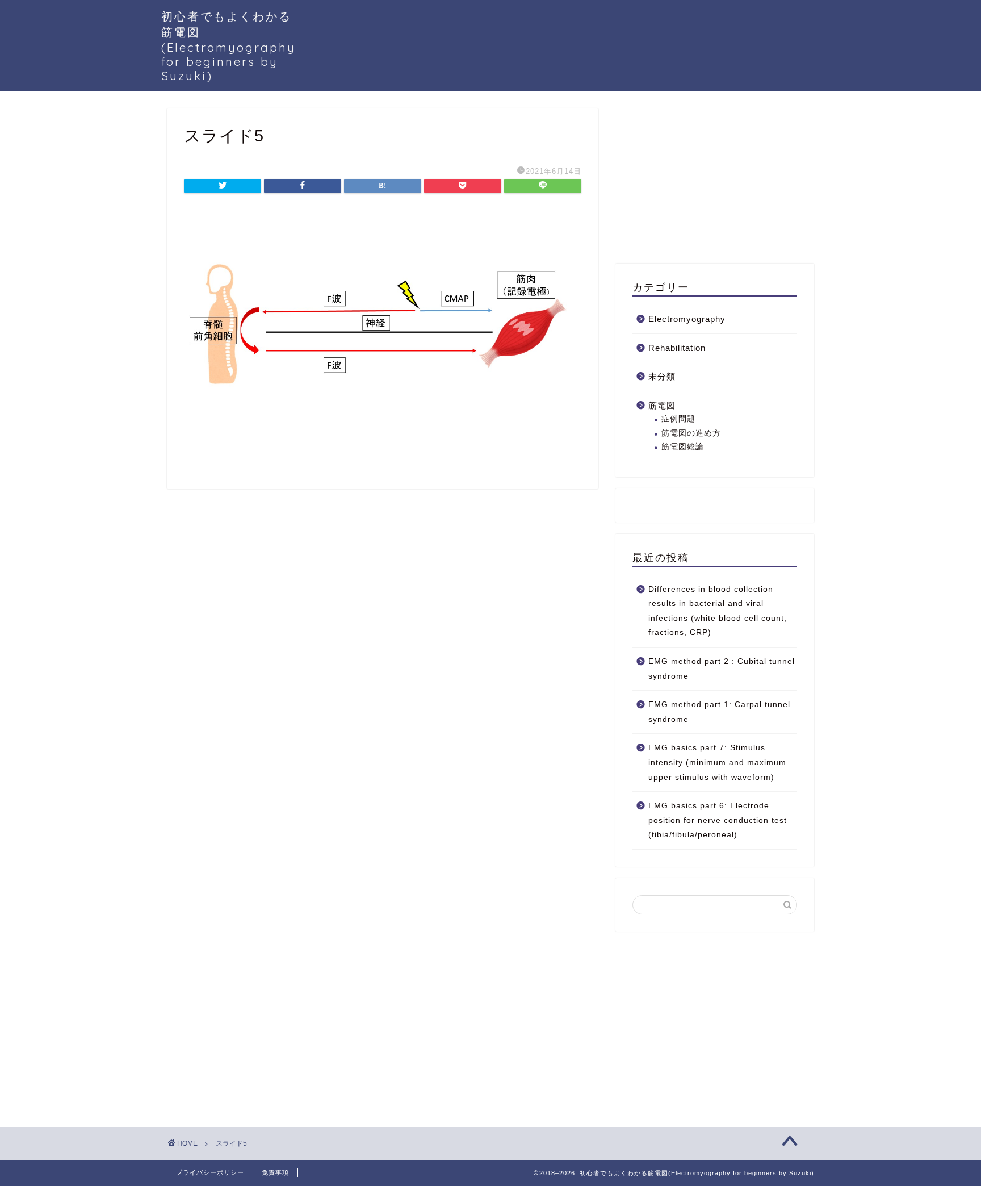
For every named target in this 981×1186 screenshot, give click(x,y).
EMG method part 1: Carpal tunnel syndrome (719, 712)
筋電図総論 (682, 446)
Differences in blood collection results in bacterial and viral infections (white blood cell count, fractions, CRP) (717, 611)
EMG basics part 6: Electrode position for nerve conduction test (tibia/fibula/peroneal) (717, 820)
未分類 (662, 376)
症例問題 (678, 419)
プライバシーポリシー (210, 1172)
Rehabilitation (677, 348)
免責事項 (275, 1172)
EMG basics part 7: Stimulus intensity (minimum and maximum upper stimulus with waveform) (717, 762)
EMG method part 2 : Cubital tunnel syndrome (721, 668)
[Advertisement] (700, 179)
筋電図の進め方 (691, 433)
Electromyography (687, 319)
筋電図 (662, 405)
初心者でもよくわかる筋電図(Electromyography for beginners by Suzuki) (228, 46)
